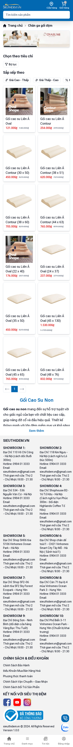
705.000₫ (11, 226)
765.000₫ (46, 226)
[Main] (12, 6)
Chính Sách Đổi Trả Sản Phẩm (21, 687)
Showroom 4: (51, 486)
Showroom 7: (14, 578)
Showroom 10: (52, 616)
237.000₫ (46, 275)
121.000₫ (11, 127)
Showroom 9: (14, 616)
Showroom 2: (51, 448)
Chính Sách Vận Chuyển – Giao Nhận (25, 681)
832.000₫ (46, 378)
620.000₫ (46, 177)
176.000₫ (11, 275)
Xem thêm (36, 431)
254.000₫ (46, 127)
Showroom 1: (14, 448)
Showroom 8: (51, 578)
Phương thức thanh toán (18, 676)
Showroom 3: (14, 486)
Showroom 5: (14, 536)
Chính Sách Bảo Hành (16, 665)
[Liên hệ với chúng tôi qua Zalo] (65, 727)
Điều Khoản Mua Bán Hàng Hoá (21, 670)
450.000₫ (11, 177)
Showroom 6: (51, 536)
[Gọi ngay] (65, 718)
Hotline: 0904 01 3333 (16, 463)
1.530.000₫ (47, 325)
